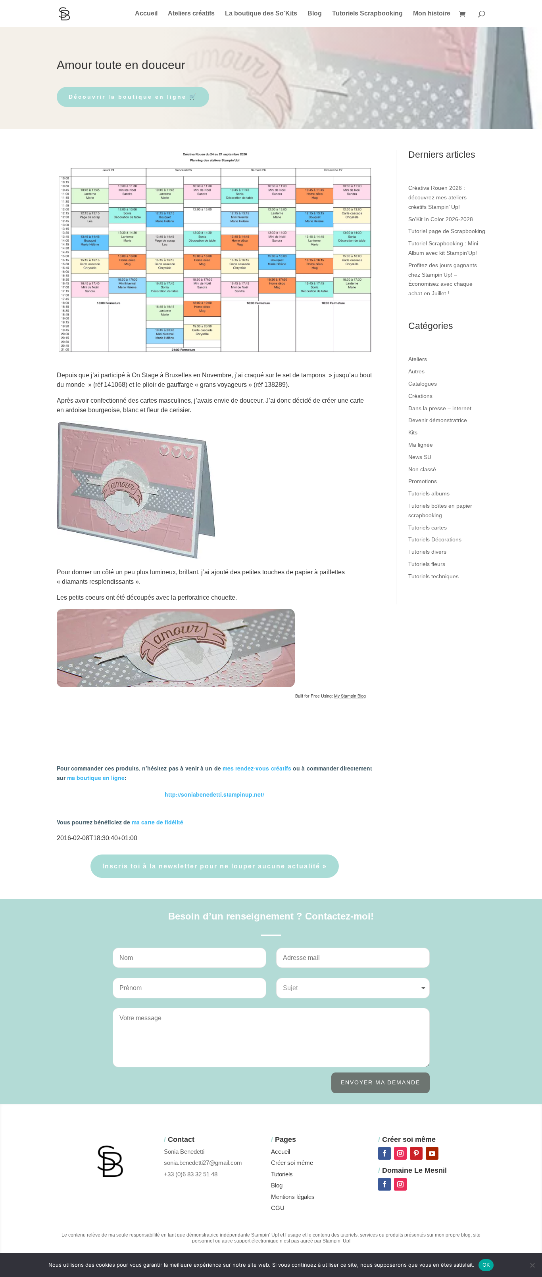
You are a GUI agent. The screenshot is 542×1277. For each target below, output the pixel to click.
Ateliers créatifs (191, 14)
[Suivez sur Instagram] (400, 1153)
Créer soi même (292, 1162)
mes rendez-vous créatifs (257, 768)
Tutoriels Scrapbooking (367, 14)
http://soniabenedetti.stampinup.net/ (214, 794)
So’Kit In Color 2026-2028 (440, 219)
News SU (419, 457)
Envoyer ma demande (380, 1082)
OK (486, 1265)
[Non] (532, 1265)
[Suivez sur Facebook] (384, 1153)
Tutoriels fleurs (426, 564)
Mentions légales (293, 1196)
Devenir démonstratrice (437, 420)
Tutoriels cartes (427, 527)
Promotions (422, 481)
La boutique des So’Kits (261, 14)
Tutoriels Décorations (434, 539)
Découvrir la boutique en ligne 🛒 (133, 97)
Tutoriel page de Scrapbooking (446, 231)
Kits (412, 432)
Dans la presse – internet (439, 408)
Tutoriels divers (427, 552)
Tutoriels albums (429, 493)
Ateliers (417, 359)
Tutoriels (282, 1174)
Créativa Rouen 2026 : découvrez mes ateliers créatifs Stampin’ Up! (437, 197)
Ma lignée (420, 445)
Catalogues (422, 383)
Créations (420, 396)
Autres (416, 371)
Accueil (146, 14)
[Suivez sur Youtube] (432, 1153)
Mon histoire (431, 14)
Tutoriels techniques (433, 576)
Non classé (422, 469)
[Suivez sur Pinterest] (416, 1153)
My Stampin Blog (350, 696)
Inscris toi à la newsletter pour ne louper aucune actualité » (214, 866)
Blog (315, 14)
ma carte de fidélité (157, 822)
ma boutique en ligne (96, 778)
